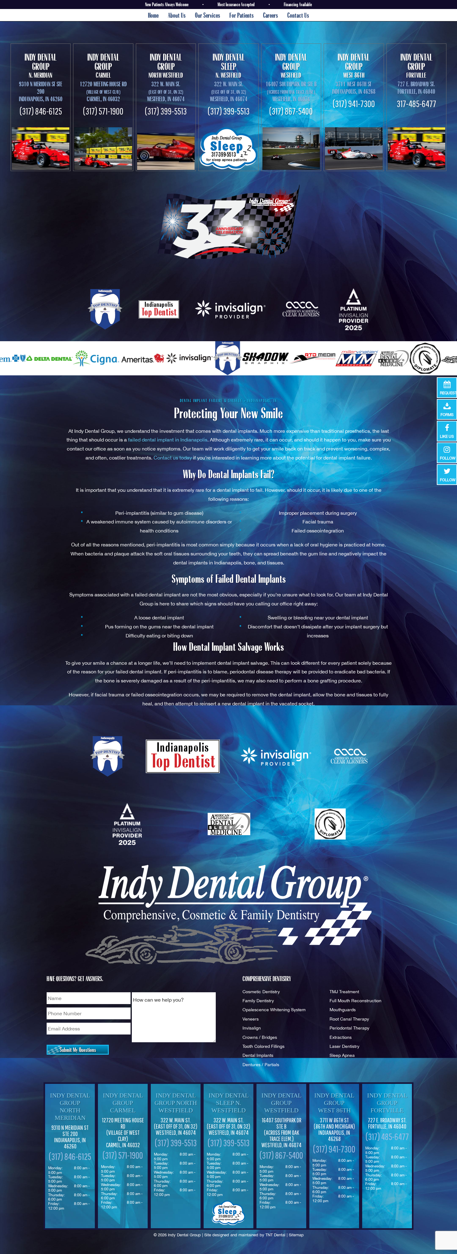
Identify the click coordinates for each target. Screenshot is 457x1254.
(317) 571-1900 (103, 111)
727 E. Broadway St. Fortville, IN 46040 (416, 87)
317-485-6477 (416, 103)
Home (153, 15)
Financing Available (298, 4)
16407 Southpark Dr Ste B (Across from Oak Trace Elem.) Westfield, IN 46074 (281, 1132)
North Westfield (166, 65)
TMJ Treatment (344, 991)
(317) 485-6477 (387, 1136)
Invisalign (251, 1027)
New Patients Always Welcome (166, 4)
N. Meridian (41, 65)
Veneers (250, 1018)
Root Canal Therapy (349, 1018)
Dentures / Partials (260, 1064)
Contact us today (173, 457)
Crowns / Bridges (259, 1037)
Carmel (103, 65)
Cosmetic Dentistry (261, 991)
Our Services (207, 15)
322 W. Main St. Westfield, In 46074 (166, 91)
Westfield (291, 65)
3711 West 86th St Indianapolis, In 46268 (354, 87)
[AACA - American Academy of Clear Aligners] (302, 309)
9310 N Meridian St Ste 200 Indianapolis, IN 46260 (40, 91)
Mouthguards (343, 1009)
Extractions (341, 1037)
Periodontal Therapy (349, 1027)
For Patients (241, 15)
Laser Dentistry (344, 1046)
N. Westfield (229, 65)
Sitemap (296, 1235)
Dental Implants (257, 1055)
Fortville (416, 65)
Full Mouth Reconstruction (355, 1000)
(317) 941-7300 (354, 103)
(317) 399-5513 (166, 111)
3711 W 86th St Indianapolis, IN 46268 (334, 1129)
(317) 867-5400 (291, 111)
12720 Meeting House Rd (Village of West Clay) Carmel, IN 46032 (123, 1132)
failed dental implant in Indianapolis (167, 439)
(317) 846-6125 (41, 111)
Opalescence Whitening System (274, 1009)
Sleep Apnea (342, 1055)
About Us (177, 15)
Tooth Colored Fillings (263, 1046)
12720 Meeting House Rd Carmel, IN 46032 (103, 91)
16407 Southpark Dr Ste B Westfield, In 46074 (291, 91)
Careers (270, 15)
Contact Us (298, 15)
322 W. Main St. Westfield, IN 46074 (175, 1126)
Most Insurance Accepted (236, 4)
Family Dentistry (258, 1000)
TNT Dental (275, 1235)
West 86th (354, 65)
